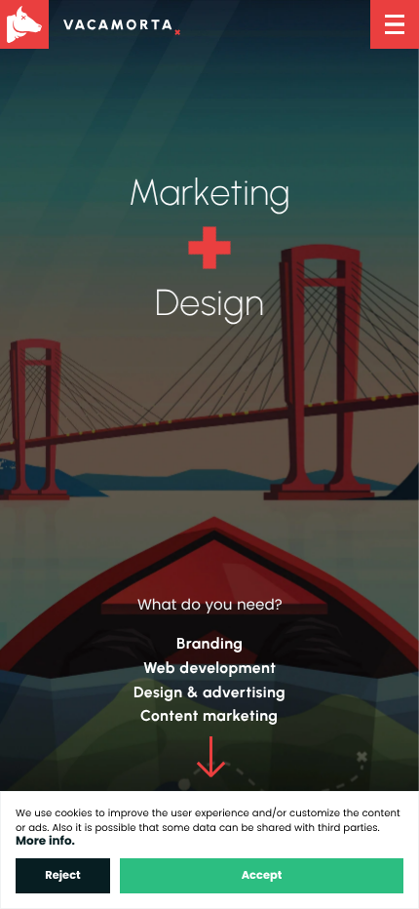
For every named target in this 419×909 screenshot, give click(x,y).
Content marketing (209, 715)
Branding (209, 643)
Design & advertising (209, 692)
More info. (45, 841)
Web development (209, 667)
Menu (394, 24)
